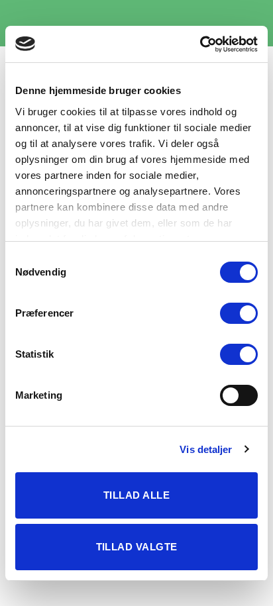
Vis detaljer (206, 449)
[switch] (239, 313)
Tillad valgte (137, 546)
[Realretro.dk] (136, 23)
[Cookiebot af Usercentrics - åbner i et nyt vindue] (200, 44)
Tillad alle (136, 495)
